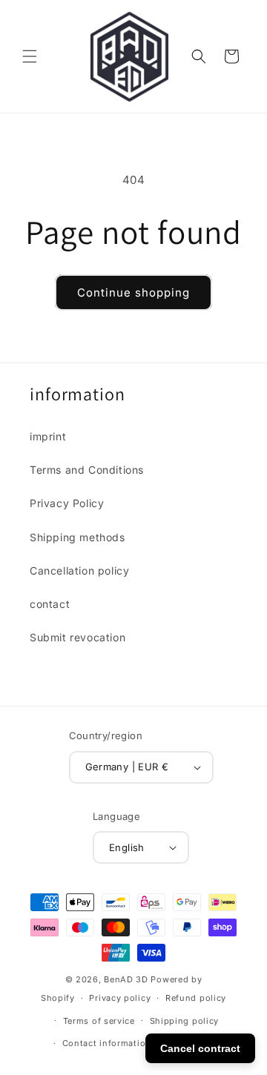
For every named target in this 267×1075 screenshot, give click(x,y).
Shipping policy (185, 1021)
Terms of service (99, 1021)
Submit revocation (77, 637)
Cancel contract (200, 1048)
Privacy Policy (67, 503)
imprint (48, 436)
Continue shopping (133, 292)
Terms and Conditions (87, 469)
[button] (29, 56)
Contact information (106, 1043)
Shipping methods (77, 537)
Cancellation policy (79, 570)
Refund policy (195, 998)
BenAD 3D (126, 979)
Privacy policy (120, 998)
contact (50, 604)
